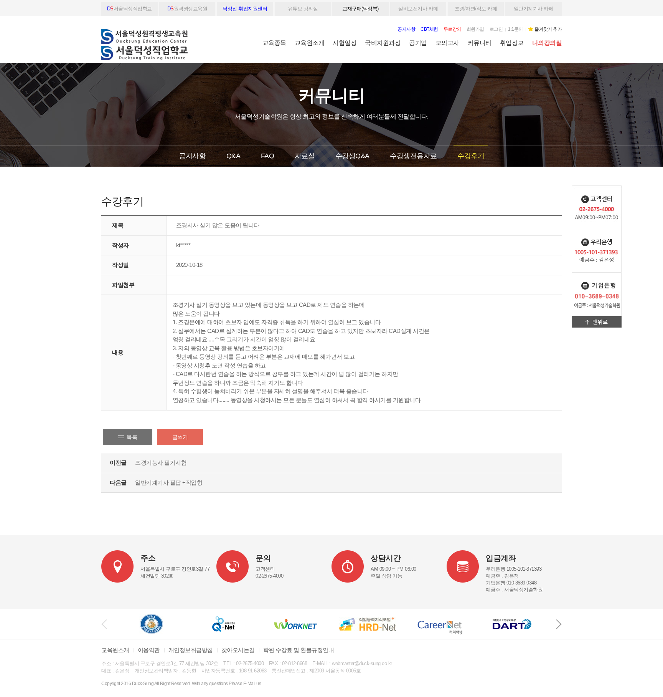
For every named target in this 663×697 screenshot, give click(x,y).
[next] (559, 624)
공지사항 (192, 156)
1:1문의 (515, 29)
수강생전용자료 (413, 156)
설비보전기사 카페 (418, 9)
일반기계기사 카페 (534, 9)
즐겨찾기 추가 (548, 29)
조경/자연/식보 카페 (476, 9)
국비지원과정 (383, 43)
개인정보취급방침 (190, 650)
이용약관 (149, 650)
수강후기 (470, 156)
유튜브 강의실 (303, 9)
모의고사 (447, 43)
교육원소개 (310, 43)
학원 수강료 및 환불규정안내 (298, 650)
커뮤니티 (479, 43)
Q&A (233, 156)
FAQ (267, 156)
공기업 (418, 43)
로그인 (496, 29)
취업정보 (512, 43)
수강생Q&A (352, 156)
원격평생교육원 (187, 9)
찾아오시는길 (238, 650)
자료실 (305, 156)
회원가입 (475, 29)
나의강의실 (547, 43)
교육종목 (274, 43)
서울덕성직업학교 (129, 9)
